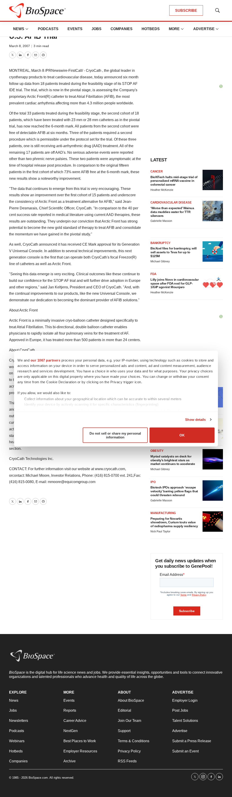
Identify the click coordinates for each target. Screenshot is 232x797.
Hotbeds (151, 29)
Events (75, 29)
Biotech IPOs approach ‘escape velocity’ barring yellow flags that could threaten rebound (174, 491)
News (18, 29)
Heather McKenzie (161, 189)
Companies (122, 29)
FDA (153, 274)
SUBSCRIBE (186, 10)
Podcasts (48, 29)
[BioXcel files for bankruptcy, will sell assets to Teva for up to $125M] (213, 251)
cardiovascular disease (171, 202)
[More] (27, 29)
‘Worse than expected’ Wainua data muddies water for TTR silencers (172, 212)
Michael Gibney (160, 261)
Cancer (156, 171)
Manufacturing (163, 513)
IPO (153, 482)
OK (182, 435)
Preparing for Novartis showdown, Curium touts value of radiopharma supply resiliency (174, 522)
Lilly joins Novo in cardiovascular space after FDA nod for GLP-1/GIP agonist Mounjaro (174, 283)
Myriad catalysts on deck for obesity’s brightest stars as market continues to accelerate (172, 460)
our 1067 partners (45, 360)
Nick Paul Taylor (160, 531)
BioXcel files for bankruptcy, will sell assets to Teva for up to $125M (173, 252)
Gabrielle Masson (161, 221)
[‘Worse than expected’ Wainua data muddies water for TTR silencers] (213, 211)
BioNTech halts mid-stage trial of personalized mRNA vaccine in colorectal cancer (174, 181)
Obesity (157, 450)
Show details (195, 419)
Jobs (97, 29)
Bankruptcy (160, 243)
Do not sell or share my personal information (115, 435)
